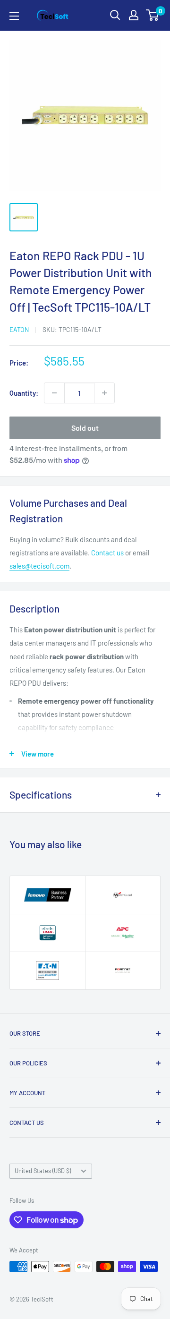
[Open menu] (14, 16)
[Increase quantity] (104, 393)
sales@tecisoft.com (39, 566)
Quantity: (23, 393)
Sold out (85, 427)
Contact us (107, 552)
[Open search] (115, 15)
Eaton (19, 329)
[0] (153, 15)
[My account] (133, 15)
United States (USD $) (43, 1170)
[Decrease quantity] (54, 393)
